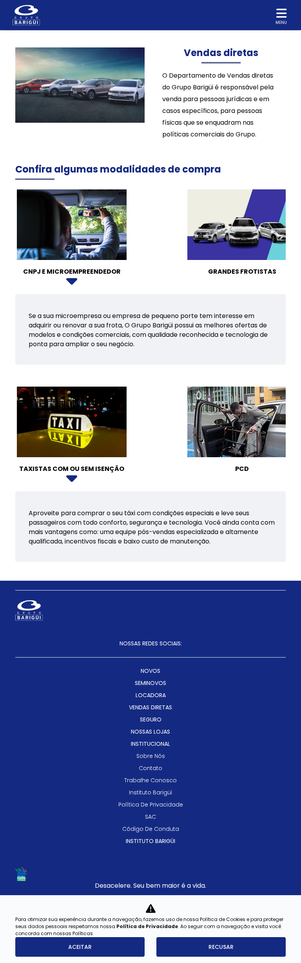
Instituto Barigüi (150, 792)
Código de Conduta (150, 829)
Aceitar (80, 947)
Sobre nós (150, 756)
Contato (150, 768)
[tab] (71, 240)
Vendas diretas (150, 707)
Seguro (150, 719)
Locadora (151, 695)
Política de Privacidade (147, 926)
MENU (281, 22)
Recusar (221, 947)
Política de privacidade (150, 805)
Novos (150, 671)
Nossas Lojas (150, 732)
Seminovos (150, 683)
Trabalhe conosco (150, 780)
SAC (150, 817)
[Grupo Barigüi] (26, 15)
